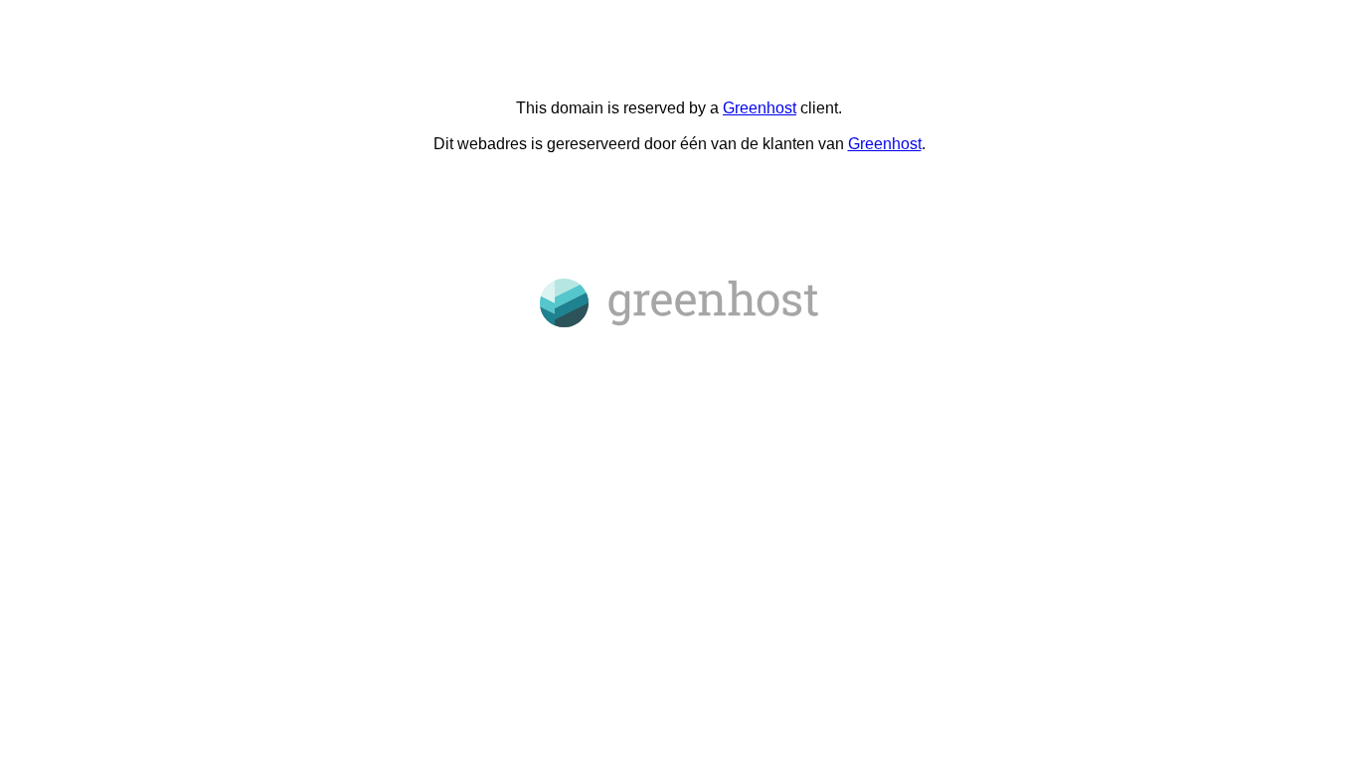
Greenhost (759, 107)
